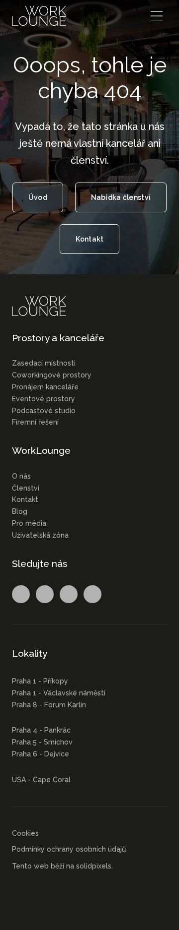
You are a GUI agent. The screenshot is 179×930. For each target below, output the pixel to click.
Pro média (29, 523)
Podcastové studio (44, 411)
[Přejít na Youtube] (92, 594)
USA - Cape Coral (41, 780)
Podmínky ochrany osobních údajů (69, 849)
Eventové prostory (43, 399)
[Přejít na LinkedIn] (69, 594)
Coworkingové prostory (51, 375)
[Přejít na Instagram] (45, 594)
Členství (25, 488)
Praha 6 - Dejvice (40, 754)
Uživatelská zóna (40, 535)
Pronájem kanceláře (45, 387)
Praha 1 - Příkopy (40, 681)
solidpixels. (94, 866)
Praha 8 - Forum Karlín (49, 705)
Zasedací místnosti (44, 363)
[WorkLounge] (39, 16)
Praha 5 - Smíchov (42, 742)
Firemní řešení (35, 422)
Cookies (25, 833)
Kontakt (25, 499)
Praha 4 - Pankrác (41, 730)
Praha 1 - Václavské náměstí (58, 693)
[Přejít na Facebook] (21, 594)
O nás (21, 476)
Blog (19, 511)
